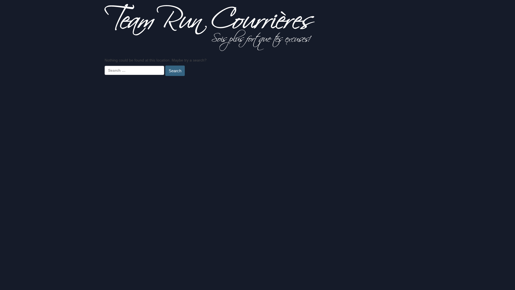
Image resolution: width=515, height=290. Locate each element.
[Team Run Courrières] (210, 27)
